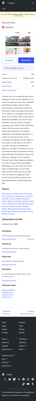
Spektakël (5, 198)
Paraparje (9, 60)
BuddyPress (7, 366)
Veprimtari (22, 342)
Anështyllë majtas (23, 203)
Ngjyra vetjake (6, 196)
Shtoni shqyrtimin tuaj (8, 239)
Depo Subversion (7, 292)
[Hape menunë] (33, 3)
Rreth (4, 322)
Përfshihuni (23, 339)
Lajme (31, 203)
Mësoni (4, 339)
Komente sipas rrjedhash (19, 211)
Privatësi (5, 333)
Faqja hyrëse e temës (9, 90)
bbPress (6, 362)
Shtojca (21, 329)
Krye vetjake (16, 196)
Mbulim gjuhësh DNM (14, 209)
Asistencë (5, 342)
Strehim (4, 329)
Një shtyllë (5, 206)
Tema (3, 9)
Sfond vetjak (27, 193)
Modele (21, 333)
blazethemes (9, 27)
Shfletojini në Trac (7, 294)
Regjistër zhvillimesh (8, 290)
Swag (22, 349)
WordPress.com (8, 356)
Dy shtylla (11, 214)
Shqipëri (9, 375)
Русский (10, 276)
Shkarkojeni (26, 60)
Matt (4, 359)
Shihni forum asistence (9, 252)
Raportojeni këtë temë (9, 264)
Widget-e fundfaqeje (14, 201)
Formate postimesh (15, 206)
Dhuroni (22, 346)
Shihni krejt (30, 239)
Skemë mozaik (12, 203)
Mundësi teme (6, 211)
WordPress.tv (7, 349)
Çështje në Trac (7, 297)
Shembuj (22, 322)
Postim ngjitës (26, 209)
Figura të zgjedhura (15, 198)
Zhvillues (5, 346)
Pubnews (21, 68)
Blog (21, 193)
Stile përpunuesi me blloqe (10, 193)
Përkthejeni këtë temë (9, 280)
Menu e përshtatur (27, 196)
